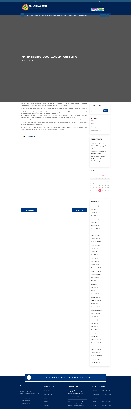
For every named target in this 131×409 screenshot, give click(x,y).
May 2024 (93, 287)
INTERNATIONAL (50, 15)
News (30, 60)
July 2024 (93, 281)
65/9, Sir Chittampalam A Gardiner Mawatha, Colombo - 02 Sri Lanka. (67, 1)
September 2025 (95, 242)
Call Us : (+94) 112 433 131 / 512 (36, 1)
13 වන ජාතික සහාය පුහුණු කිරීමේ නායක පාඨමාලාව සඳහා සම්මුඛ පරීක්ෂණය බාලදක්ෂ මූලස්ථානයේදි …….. (54, 198)
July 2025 (93, 248)
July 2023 (93, 316)
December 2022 (95, 339)
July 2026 (93, 209)
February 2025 (95, 264)
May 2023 (93, 323)
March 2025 (94, 261)
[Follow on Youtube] (104, 15)
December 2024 (95, 268)
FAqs (46, 398)
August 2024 (94, 277)
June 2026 (94, 212)
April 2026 (94, 219)
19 (96, 188)
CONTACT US (83, 15)
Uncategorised (95, 127)
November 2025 (95, 235)
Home (22, 16)
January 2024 (94, 297)
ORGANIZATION (38, 15)
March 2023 (94, 329)
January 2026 (94, 228)
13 (99, 185)
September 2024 (95, 274)
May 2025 (93, 255)
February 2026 (95, 225)
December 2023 (95, 300)
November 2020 (95, 349)
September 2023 (95, 310)
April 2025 (94, 258)
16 (108, 185)
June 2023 (94, 320)
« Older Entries (29, 210)
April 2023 (94, 326)
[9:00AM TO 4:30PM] (98, 391)
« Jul (91, 195)
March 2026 (94, 222)
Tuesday (95, 391)
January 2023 (94, 336)
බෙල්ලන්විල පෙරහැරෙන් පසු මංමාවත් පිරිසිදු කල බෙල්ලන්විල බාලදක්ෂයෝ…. (99, 146)
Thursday (95, 398)
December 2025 (95, 232)
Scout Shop (73, 15)
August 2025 (94, 245)
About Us (29, 15)
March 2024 (94, 294)
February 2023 (95, 333)
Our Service (48, 394)
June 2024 (94, 284)
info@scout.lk (101, 1)
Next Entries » (79, 210)
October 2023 (94, 307)
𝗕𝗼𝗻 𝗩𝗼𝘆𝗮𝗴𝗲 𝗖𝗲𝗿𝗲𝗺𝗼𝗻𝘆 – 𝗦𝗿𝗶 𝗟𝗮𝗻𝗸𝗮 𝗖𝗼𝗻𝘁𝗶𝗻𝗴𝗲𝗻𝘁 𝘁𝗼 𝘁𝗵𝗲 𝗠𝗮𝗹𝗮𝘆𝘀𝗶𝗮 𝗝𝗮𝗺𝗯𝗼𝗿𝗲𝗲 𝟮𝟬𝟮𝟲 (52, 184)
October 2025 (94, 238)
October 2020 (94, 352)
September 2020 (95, 356)
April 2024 (94, 290)
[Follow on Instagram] (108, 15)
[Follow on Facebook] (101, 15)
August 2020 (94, 359)
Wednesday (96, 394)
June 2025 (94, 251)
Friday (95, 401)
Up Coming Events (96, 130)
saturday (95, 405)
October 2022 (94, 346)
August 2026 (94, 206)
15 (105, 185)
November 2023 (95, 303)
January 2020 (94, 362)
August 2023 (94, 313)
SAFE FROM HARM (62, 15)
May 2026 (93, 215)
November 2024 (95, 271)
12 (96, 185)
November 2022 (95, 342)
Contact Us (48, 405)
